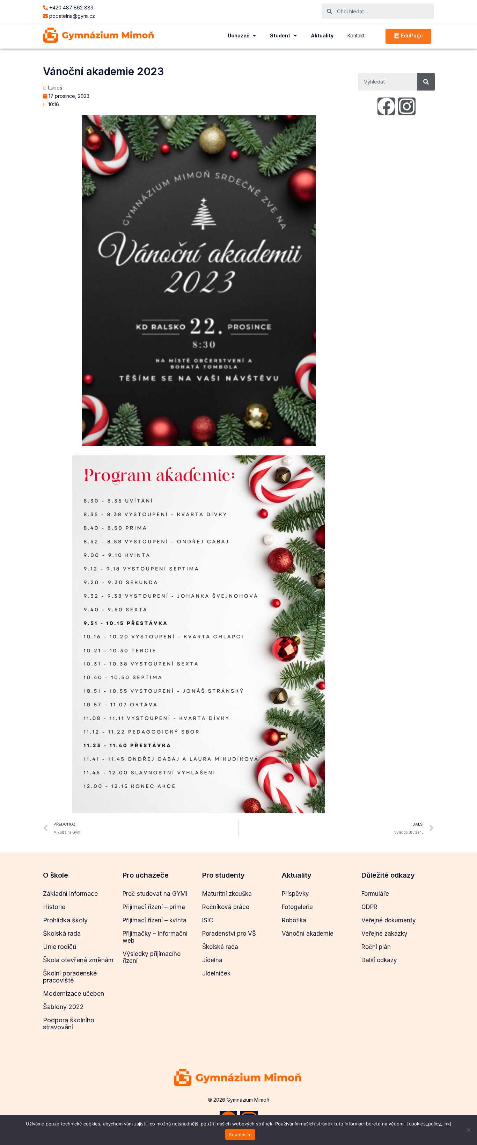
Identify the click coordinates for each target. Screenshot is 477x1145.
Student (280, 35)
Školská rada (62, 933)
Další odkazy (379, 960)
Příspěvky (295, 893)
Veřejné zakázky (384, 933)
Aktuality (322, 35)
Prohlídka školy (65, 920)
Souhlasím (240, 1134)
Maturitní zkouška (227, 893)
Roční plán (376, 946)
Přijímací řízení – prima (154, 906)
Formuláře (375, 893)
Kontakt (356, 35)
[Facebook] (386, 106)
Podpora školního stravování (68, 1023)
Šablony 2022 (63, 1006)
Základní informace (70, 893)
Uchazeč (238, 35)
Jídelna (212, 960)
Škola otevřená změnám (78, 960)
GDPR (369, 906)
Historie (54, 906)
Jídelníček (216, 973)
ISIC (207, 920)
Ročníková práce (225, 906)
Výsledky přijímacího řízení (152, 957)
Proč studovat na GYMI (155, 893)
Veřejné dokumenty (388, 920)
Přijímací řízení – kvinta (154, 920)
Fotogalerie (297, 906)
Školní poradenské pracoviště (70, 977)
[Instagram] (407, 106)
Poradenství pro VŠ (229, 933)
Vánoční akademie (307, 933)
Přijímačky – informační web (155, 937)
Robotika (294, 920)
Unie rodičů (59, 946)
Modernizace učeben (73, 993)
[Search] (426, 82)
